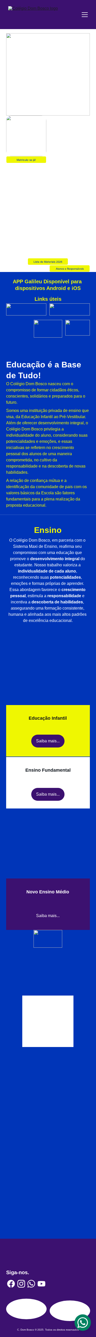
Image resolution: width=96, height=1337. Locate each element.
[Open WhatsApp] (82, 1322)
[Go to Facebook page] (11, 1284)
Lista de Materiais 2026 (48, 261)
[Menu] (85, 14)
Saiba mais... (48, 741)
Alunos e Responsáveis (70, 268)
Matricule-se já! (26, 159)
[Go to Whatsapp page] (31, 1284)
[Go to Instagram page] (21, 1284)
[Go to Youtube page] (41, 1284)
